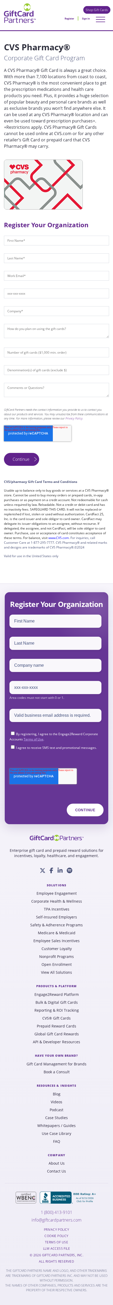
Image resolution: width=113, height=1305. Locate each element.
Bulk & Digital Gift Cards (56, 1002)
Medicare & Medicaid (56, 933)
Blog (56, 1094)
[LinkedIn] (60, 870)
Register (69, 18)
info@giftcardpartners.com (56, 1220)
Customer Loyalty (57, 948)
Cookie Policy (56, 1236)
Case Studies (56, 1117)
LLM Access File (56, 1249)
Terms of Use (33, 739)
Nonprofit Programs (56, 956)
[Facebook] (51, 870)
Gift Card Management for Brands (56, 1064)
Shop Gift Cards (97, 10)
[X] (42, 870)
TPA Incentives (56, 909)
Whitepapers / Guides (56, 1125)
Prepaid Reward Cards (56, 1026)
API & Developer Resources (56, 1042)
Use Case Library (56, 1133)
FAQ (56, 1141)
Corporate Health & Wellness (56, 901)
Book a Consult (57, 1072)
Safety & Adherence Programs (56, 925)
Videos (56, 1102)
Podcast (56, 1110)
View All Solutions (56, 972)
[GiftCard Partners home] (57, 838)
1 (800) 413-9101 (56, 1212)
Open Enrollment (57, 964)
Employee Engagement (57, 893)
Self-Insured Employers (56, 917)
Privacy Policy (74, 418)
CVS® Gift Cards (56, 1018)
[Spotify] (69, 870)
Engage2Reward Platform (56, 994)
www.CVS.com (58, 538)
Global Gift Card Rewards (56, 1034)
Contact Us (56, 1171)
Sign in (86, 18)
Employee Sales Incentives (56, 940)
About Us (57, 1163)
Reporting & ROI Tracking (56, 1010)
